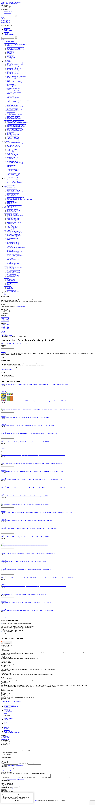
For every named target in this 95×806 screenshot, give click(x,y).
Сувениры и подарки (9, 248)
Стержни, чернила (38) (12, 226)
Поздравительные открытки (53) (15, 163)
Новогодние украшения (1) (13, 116)
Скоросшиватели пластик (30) (14, 205)
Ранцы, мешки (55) (11, 98)
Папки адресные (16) (12, 189)
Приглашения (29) (11, 165)
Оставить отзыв (5, 701)
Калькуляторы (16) (11, 78)
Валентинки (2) (10, 150)
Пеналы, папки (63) (11, 96)
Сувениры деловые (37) (13, 263)
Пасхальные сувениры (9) (13, 210)
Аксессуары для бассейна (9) (14, 231)
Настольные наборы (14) (13, 90)
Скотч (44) (9, 133)
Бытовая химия (7, 61)
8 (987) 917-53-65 (5, 324)
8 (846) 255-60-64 (5, 319)
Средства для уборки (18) (13, 73)
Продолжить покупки (15, 770)
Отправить (3, 766)
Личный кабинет (8, 727)
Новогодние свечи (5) (12, 117)
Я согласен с (12, 765)
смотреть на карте (20, 306)
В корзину (3, 352)
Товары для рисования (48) (13, 102)
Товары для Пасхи (8, 207)
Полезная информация (9, 34)
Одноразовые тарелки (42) (13, 138)
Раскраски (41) (10, 55)
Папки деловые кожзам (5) (13, 190)
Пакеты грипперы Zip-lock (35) (14, 130)
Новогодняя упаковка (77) (13, 243)
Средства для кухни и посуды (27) (15, 64)
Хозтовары (6, 278)
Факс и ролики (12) (11, 57)
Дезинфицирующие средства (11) (15, 68)
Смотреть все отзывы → (15, 701)
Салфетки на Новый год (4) (13, 121)
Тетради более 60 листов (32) (14, 272)
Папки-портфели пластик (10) (14, 198)
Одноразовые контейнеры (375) (15, 128)
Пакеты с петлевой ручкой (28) (14, 182)
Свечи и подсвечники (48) (13, 260)
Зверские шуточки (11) (12, 157)
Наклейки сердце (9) (12, 159)
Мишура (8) (9, 113)
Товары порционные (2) (13, 140)
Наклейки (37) (10, 158)
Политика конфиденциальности (12, 732)
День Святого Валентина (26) (14, 251)
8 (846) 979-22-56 (5, 317)
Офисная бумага (8, 141)
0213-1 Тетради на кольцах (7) (14, 267)
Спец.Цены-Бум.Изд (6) (13, 134)
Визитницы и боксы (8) (12, 187)
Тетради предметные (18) (13, 275)
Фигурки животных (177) (13, 252)
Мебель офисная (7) (11, 280)
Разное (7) (9, 287)
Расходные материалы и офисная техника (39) (18, 100)
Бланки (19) (9, 45)
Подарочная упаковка (9, 240)
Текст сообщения (45, 777)
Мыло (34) (9, 65)
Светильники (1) (11, 288)
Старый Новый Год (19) (13, 174)
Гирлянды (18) (10, 151)
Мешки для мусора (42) (12, 179)
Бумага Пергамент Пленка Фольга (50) (16, 124)
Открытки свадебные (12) (13, 173)
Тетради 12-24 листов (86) (13, 270)
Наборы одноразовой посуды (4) (15, 129)
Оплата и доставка (8, 30)
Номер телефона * (22, 763)
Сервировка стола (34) (12, 282)
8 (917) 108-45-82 (5, 326)
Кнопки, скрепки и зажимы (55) (15, 81)
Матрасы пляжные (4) (12, 238)
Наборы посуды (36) (12, 256)
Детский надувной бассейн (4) (14, 232)
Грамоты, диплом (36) (12, 154)
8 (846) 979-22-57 (5, 318)
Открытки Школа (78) (12, 177)
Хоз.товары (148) (11, 283)
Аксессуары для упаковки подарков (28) (17, 247)
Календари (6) (10, 51)
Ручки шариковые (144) (12, 225)
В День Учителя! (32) (12, 149)
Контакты (6, 32)
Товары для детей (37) (12, 175)
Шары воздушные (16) (12, 108)
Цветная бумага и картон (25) (14, 59)
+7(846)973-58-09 (14, 3)
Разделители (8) (10, 203)
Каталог (3, 39)
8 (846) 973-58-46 (5, 328)
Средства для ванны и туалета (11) (15, 63)
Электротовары (7, 286)
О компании (7, 28)
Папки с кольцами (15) (12, 194)
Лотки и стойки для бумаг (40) (14, 88)
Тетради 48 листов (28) (12, 271)
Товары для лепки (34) (12, 101)
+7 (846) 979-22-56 (5, 3)
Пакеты (5, 178)
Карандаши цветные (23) (13, 214)
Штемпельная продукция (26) (14, 109)
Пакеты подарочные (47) (13, 244)
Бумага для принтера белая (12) (14, 142)
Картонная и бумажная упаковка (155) (16, 126)
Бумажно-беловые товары (10, 43)
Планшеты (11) (10, 201)
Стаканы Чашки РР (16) (13, 136)
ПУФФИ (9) (10, 258)
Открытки (6, 147)
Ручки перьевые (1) (11, 223)
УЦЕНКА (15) (10, 56)
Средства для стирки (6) (13, 70)
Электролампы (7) (11, 290)
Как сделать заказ (8, 731)
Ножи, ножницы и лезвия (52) (14, 92)
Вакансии (6, 29)
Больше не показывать (6, 772)
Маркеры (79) (10, 217)
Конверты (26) (10, 53)
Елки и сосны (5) (11, 112)
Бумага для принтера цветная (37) (15, 144)
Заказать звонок (10, 2)
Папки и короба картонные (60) (15, 191)
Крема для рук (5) (11, 72)
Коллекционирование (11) (13, 254)
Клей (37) (9, 80)
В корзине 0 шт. (5, 21)
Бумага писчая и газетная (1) (14, 145)
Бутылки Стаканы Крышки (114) (15, 125)
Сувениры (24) (10, 262)
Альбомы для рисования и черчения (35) (17, 44)
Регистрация (8, 18)
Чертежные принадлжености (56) (15, 106)
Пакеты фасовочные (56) (13, 183)
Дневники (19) (10, 268)
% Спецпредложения (9, 41)
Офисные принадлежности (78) (14, 94)
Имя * (2, 763)
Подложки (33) (10, 132)
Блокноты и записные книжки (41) (15, 47)
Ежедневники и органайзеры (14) (15, 49)
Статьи (5, 722)
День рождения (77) (12, 155)
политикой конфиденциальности (15, 765)
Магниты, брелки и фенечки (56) (15, 255)
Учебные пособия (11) (12, 105)
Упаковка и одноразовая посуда (12, 706)
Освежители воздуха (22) (13, 66)
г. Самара (3, 2)
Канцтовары (7, 74)
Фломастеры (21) (11, 228)
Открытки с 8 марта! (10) (13, 170)
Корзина (3, 17)
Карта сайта (34, 750)
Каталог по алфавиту (9, 705)
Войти (2, 18)
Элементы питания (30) (12, 291)
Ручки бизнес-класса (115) (13, 219)
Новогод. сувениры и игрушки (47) (15, 114)
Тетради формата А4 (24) (13, 276)
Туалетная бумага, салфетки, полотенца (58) (18, 122)
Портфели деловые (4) (12, 202)
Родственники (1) (11, 167)
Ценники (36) (10, 60)
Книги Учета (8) (11, 52)
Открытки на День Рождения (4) (15, 162)
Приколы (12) (10, 166)
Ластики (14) (10, 86)
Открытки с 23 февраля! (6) (13, 169)
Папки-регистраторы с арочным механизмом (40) (19, 199)
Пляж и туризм (7, 230)
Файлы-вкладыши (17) (12, 206)
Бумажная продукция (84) (13, 48)
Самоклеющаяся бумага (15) (14, 146)
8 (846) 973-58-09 (5, 327)
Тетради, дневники (8, 266)
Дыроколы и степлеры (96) (13, 77)
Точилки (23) (10, 104)
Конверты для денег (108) (13, 161)
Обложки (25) (10, 93)
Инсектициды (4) (11, 279)
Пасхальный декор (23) (12, 209)
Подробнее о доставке (6, 369)
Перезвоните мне (5, 780)
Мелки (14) (9, 89)
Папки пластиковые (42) (13, 193)
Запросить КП (17, 2)
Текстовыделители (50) (12, 227)
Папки (5, 186)
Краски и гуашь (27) (12, 85)
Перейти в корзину (5, 770)
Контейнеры (7, 710)
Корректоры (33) (11, 84)
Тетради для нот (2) (11, 274)
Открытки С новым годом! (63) (14, 171)
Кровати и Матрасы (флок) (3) (14, 235)
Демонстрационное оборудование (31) (16, 76)
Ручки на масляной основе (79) (14, 222)
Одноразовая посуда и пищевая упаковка (14, 120)
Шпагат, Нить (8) (11, 284)
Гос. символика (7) (11, 153)
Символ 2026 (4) (11, 250)
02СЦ (5, 292)
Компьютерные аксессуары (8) (14, 82)
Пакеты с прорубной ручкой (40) (15, 181)
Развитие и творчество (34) (13, 97)
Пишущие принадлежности (11, 213)
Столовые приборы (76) (13, 137)
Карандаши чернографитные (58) (15, 215)
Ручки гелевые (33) (11, 221)
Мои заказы (7, 730)
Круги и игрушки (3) (12, 236)
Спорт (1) (9, 239)
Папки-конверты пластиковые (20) (15, 197)
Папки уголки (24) (11, 195)
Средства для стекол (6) (12, 69)
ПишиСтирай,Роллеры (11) (13, 218)
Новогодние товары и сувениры (12, 110)
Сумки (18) (9, 246)
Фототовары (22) (11, 264)
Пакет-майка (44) (11, 185)
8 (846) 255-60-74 (5, 321)
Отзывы (6, 33)
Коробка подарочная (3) (13, 242)
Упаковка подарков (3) (12, 211)
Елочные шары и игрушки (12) (14, 118)
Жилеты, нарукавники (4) (13, 234)
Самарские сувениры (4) (13, 259)
